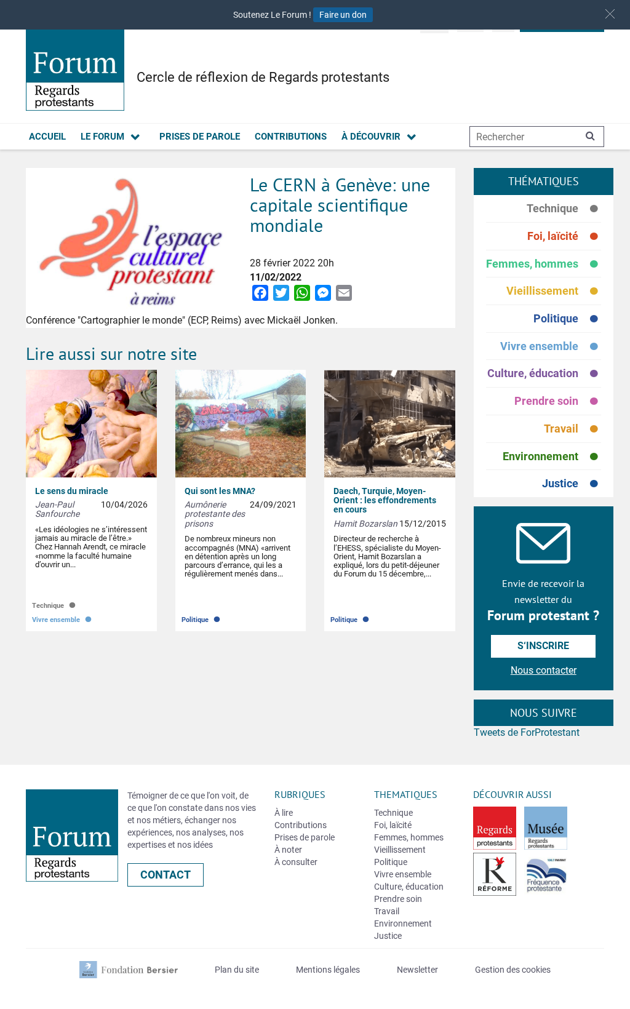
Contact (165, 874)
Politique (567, 319)
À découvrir (371, 136)
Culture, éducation (544, 374)
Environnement (552, 457)
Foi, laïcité (564, 236)
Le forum (102, 136)
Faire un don (343, 15)
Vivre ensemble (550, 347)
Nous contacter (543, 670)
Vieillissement (553, 291)
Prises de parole (199, 136)
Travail (572, 429)
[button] (610, 14)
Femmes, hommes (543, 264)
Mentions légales (328, 970)
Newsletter (417, 970)
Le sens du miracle (71, 491)
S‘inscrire (543, 646)
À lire (283, 813)
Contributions (291, 136)
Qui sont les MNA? (220, 491)
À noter (288, 850)
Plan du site (237, 970)
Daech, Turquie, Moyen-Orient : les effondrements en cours (384, 500)
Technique (564, 209)
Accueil (47, 136)
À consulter (295, 862)
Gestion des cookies (513, 970)
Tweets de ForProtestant (527, 732)
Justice (571, 483)
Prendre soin (557, 401)
